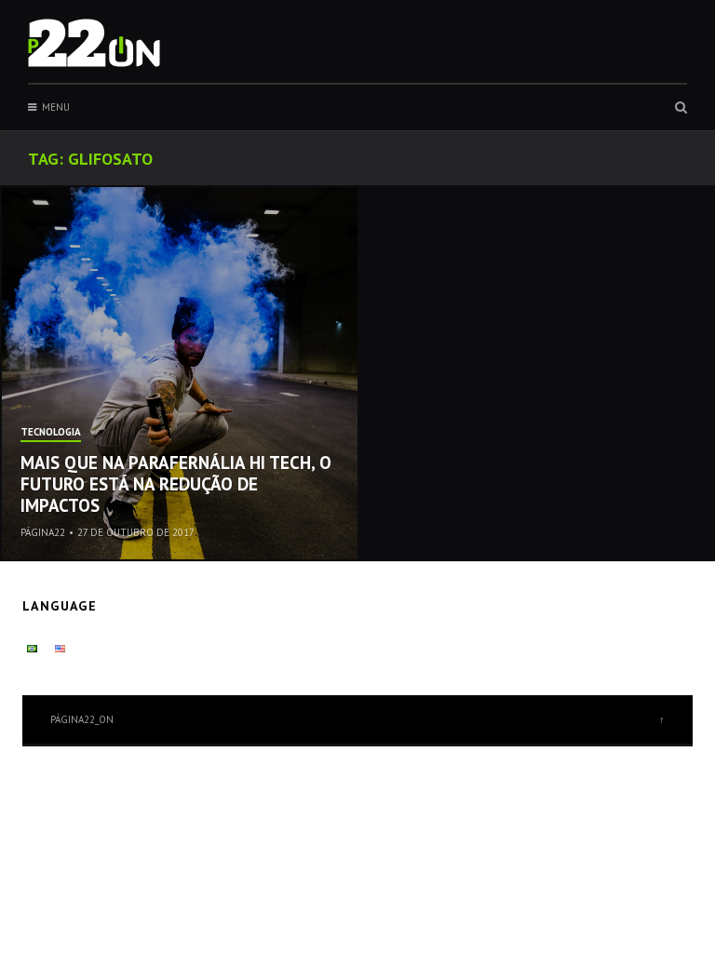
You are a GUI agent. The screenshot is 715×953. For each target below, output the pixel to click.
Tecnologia (50, 432)
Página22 (42, 532)
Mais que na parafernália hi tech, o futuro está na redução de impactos (175, 484)
